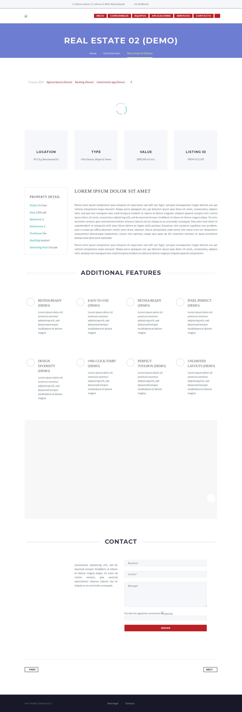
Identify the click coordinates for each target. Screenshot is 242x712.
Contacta (129, 703)
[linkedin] (166, 4)
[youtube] (171, 4)
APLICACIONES (161, 15)
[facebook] (161, 4)
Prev (32, 669)
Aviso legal (113, 703)
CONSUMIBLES (119, 15)
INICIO (100, 15)
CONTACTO (203, 15)
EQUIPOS (140, 15)
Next (209, 669)
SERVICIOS (183, 15)
